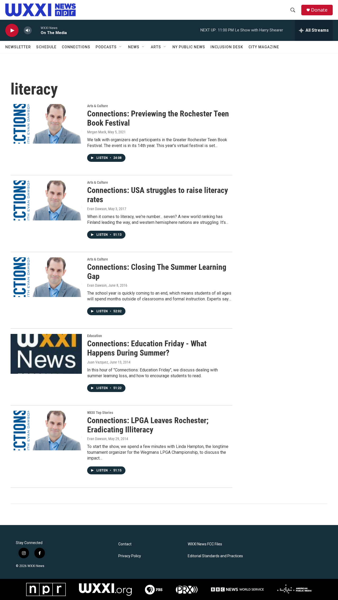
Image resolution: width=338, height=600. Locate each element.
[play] (12, 30)
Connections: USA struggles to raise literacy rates (157, 195)
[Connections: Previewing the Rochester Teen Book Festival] (46, 124)
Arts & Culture (97, 106)
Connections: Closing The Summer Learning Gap (156, 271)
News (133, 47)
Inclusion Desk (226, 47)
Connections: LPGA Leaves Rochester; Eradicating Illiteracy (148, 425)
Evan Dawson (97, 209)
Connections (76, 47)
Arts (156, 47)
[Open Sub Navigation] (121, 47)
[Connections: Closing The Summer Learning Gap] (46, 277)
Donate (319, 10)
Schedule (46, 47)
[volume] (27, 30)
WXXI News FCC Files (205, 544)
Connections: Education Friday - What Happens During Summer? (146, 348)
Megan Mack (96, 132)
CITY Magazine (263, 47)
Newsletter (18, 47)
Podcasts (106, 47)
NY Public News (188, 47)
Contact (125, 544)
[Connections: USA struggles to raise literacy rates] (46, 200)
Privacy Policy (129, 556)
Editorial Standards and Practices (215, 556)
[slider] (36, 30)
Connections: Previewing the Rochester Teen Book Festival (158, 118)
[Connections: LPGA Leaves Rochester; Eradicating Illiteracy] (46, 430)
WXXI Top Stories (100, 412)
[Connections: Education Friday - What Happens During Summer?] (46, 354)
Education (94, 336)
